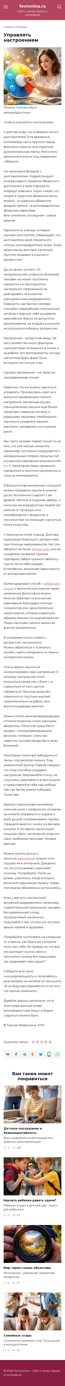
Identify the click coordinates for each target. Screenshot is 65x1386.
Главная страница (15, 27)
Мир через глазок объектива (27, 1268)
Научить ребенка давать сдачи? (30, 1200)
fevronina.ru (32, 6)
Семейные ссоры (18, 1335)
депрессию (40, 549)
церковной (26, 858)
